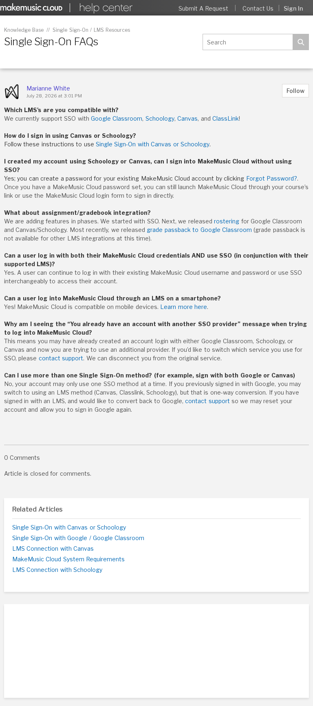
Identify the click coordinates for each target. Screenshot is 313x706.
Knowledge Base (24, 30)
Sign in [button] (293, 8)
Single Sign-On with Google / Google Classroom (78, 537)
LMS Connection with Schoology (57, 569)
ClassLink (225, 118)
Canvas (187, 118)
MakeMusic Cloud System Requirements (68, 559)
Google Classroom (116, 118)
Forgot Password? (271, 178)
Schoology (159, 118)
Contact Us (257, 8)
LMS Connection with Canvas (53, 548)
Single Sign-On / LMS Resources (91, 30)
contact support (61, 358)
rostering (226, 221)
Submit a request (204, 8)
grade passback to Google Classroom (199, 229)
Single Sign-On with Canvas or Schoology (152, 144)
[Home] (105, 8)
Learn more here (183, 306)
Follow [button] (295, 90)
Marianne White (48, 88)
